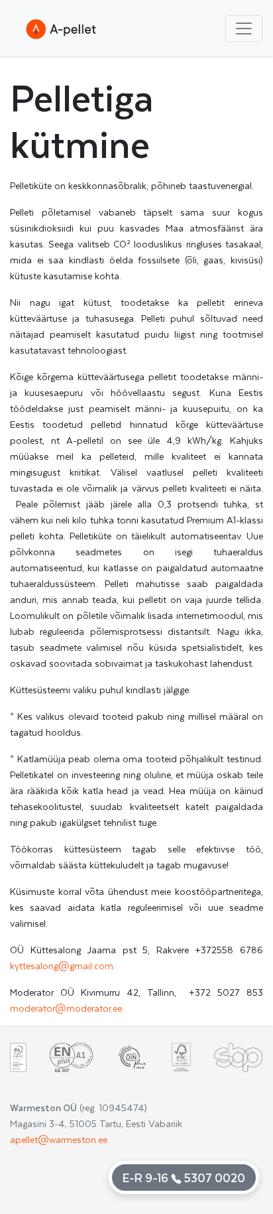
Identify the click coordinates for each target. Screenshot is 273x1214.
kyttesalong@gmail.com (61, 965)
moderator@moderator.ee (66, 1008)
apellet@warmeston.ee (58, 1139)
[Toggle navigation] (243, 28)
